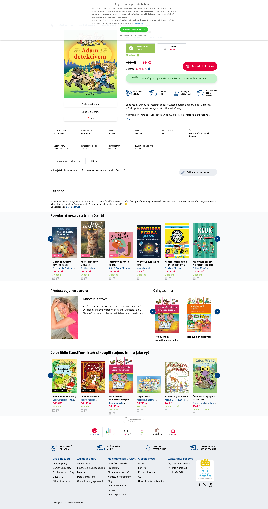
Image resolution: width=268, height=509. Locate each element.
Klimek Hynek (199, 403)
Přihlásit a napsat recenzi (201, 172)
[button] (134, 35)
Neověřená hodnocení (68, 161)
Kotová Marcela (59, 400)
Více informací (138, 23)
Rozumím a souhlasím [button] (134, 29)
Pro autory (113, 467)
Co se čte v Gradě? (117, 463)
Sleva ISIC (58, 476)
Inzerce (112, 490)
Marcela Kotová (95, 299)
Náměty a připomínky (119, 476)
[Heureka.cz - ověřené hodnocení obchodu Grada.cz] (205, 470)
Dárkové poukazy (62, 467)
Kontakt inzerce (146, 472)
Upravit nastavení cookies (151, 481)
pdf (92, 118)
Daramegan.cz (73, 207)
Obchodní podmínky (63, 472)
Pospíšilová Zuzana (145, 400)
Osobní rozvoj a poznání (90, 481)
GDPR (141, 476)
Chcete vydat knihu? (118, 472)
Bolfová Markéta (200, 268)
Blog (110, 481)
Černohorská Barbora (62, 268)
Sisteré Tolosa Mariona (119, 268)
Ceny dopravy (60, 463)
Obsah (94, 161)
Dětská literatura (86, 476)
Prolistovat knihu (91, 103)
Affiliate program (117, 494)
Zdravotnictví (84, 463)
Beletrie (81, 472)
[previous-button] (51, 239)
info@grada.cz (179, 467)
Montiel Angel (143, 268)
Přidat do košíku (203, 66)
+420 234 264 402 (181, 463)
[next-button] (217, 239)
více (128, 119)
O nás (141, 463)
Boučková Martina (89, 268)
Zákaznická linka (61, 481)
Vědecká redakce (117, 485)
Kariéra (142, 467)
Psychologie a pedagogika (91, 467)
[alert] (134, 20)
